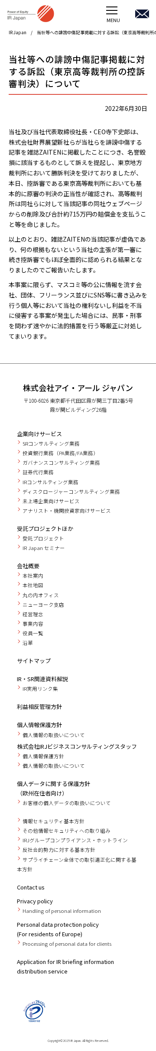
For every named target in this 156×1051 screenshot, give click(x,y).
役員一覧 (33, 633)
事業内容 (33, 623)
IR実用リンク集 (40, 688)
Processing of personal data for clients (67, 943)
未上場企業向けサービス (51, 501)
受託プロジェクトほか (45, 528)
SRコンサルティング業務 (51, 443)
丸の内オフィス (41, 595)
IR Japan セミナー (44, 547)
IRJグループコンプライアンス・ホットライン (75, 840)
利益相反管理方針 (39, 706)
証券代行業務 (38, 472)
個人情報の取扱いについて (54, 734)
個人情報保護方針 (39, 725)
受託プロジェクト (43, 538)
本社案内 (33, 575)
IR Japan (17, 32)
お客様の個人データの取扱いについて (67, 802)
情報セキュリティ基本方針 (53, 821)
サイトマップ (34, 660)
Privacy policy (35, 901)
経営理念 (33, 614)
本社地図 (33, 585)
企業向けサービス (39, 434)
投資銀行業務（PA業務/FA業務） (60, 453)
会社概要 (28, 566)
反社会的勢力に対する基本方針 (59, 849)
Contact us (31, 887)
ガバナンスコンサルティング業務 (61, 462)
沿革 (28, 642)
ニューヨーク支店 (43, 604)
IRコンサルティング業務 (50, 482)
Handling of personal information (62, 910)
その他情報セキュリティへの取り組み (66, 830)
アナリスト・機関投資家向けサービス (67, 510)
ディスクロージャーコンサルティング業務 (71, 491)
